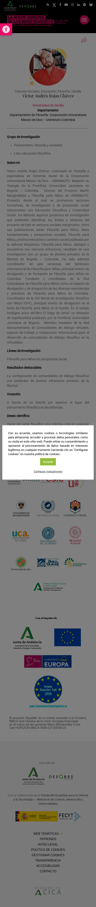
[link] (6, 29)
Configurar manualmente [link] (48, 471)
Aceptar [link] (48, 462)
